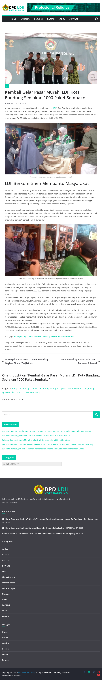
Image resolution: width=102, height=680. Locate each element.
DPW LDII (6, 566)
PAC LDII (6, 605)
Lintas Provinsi (9, 582)
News (4, 599)
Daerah (51, 19)
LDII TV (62, 19)
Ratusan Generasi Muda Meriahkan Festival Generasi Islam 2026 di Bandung (36, 440)
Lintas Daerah (8, 577)
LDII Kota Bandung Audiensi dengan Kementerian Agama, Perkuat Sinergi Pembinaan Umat (43, 448)
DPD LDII (6, 560)
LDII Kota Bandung (26, 672)
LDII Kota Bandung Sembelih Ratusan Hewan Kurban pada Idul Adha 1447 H (36, 435)
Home (13, 19)
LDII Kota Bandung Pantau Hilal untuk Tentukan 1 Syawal (78, 361)
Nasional (25, 19)
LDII (7, 86)
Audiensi (6, 549)
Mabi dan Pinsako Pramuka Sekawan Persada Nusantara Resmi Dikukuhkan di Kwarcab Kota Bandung (47, 444)
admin (24, 103)
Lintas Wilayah (8, 588)
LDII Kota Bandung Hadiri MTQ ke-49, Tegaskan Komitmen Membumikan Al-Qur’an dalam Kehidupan (47, 431)
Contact (73, 19)
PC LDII (5, 610)
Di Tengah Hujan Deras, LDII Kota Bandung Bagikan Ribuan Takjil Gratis (44, 336)
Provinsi (38, 19)
